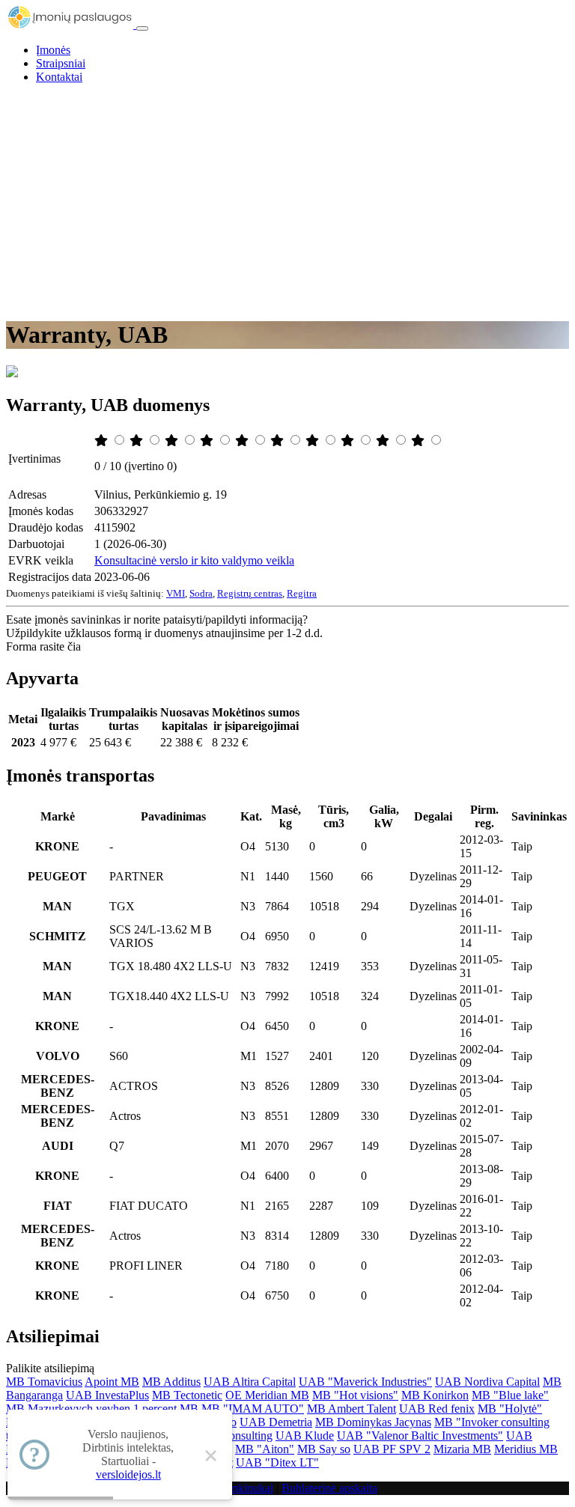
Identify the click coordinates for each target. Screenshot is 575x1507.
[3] (173, 440)
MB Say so (323, 1449)
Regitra (302, 593)
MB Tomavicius (44, 1381)
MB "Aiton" (264, 1449)
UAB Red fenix (437, 1408)
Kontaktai (59, 76)
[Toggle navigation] (142, 28)
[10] (419, 440)
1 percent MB (165, 1408)
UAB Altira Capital (250, 1381)
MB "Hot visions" (355, 1395)
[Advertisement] (287, 200)
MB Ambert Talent (351, 1408)
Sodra (201, 593)
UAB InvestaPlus (107, 1395)
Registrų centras (249, 593)
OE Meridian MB (267, 1395)
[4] (208, 440)
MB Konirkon (435, 1395)
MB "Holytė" (510, 1408)
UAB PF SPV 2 (392, 1449)
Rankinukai (246, 1488)
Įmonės (53, 49)
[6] (278, 440)
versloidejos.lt (128, 1474)
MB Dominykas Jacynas (373, 1422)
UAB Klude (305, 1435)
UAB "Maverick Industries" (365, 1381)
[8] (349, 440)
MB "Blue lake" (510, 1395)
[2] (138, 440)
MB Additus (171, 1381)
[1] (102, 440)
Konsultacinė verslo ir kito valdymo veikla (194, 560)
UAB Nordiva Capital (487, 1381)
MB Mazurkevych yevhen (68, 1408)
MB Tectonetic (187, 1395)
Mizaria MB (462, 1449)
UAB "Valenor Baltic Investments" (420, 1435)
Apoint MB (112, 1381)
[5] (243, 440)
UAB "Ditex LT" (277, 1462)
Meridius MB (526, 1449)
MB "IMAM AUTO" (252, 1408)
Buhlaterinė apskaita (329, 1488)
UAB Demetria (276, 1422)
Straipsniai (60, 63)
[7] (313, 440)
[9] (384, 440)
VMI (175, 593)
